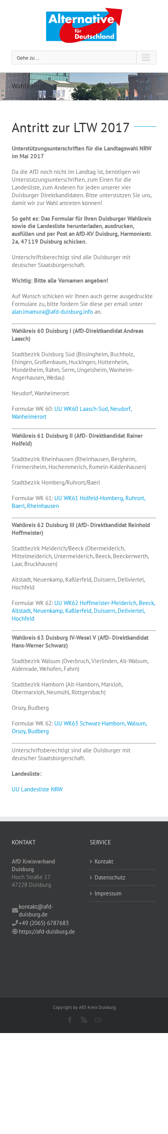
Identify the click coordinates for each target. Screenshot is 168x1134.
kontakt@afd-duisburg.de (36, 910)
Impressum (108, 893)
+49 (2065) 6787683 (44, 923)
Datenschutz (110, 877)
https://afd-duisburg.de (47, 931)
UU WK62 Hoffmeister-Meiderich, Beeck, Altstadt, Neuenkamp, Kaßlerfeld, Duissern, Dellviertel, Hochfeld (83, 610)
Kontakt (104, 861)
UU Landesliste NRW (37, 789)
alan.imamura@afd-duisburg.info (52, 311)
